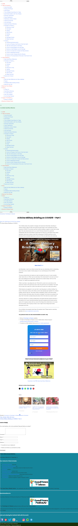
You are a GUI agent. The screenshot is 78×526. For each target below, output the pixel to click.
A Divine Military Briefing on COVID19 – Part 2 (25, 407)
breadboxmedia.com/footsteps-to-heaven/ (29, 321)
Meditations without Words (10, 19)
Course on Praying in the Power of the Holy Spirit (17, 44)
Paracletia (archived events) (12, 42)
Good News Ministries (9, 91)
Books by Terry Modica (7, 86)
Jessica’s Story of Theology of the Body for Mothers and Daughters (52, 408)
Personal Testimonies (9, 15)
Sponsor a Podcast (8, 99)
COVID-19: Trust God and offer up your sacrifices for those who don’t (38, 408)
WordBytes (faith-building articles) (11, 82)
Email (1, 439)
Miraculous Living (10, 27)
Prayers (6, 81)
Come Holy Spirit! (8, 7)
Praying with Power (8, 8)
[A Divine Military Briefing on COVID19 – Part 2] (25, 401)
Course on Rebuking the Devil (12, 52)
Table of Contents (6, 5)
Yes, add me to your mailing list (8, 445)
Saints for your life (8, 84)
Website (2, 442)
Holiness (8, 34)
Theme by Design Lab (16, 525)
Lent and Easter (7, 22)
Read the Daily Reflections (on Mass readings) (14, 79)
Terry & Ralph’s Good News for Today (12, 12)
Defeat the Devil (10, 39)
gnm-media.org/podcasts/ (43, 323)
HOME (3, 3)
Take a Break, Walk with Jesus (7, 417)
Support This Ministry (7, 97)
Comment (2, 434)
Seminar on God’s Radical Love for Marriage (15, 49)
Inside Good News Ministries (10, 24)
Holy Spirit (8, 29)
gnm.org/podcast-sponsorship (32, 311)
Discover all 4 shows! (8, 76)
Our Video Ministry (8, 92)
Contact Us (6, 89)
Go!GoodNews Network (7, 467)
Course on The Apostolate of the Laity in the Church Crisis (19, 55)
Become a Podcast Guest (7, 101)
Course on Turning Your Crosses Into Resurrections (17, 50)
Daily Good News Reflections (10, 59)
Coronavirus (2, 214)
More (3, 77)
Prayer (7, 35)
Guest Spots (7, 10)
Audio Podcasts (5, 57)
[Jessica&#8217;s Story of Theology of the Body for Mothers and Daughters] (52, 401)
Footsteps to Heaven (8, 25)
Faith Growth (9, 32)
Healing (8, 30)
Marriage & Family (10, 37)
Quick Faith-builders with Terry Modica (12, 13)
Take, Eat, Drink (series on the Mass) (14, 45)
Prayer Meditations (8, 17)
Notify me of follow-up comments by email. (10, 447)
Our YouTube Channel (9, 96)
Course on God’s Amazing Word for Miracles (15, 54)
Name (1, 437)
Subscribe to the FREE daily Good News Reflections (39, 381)
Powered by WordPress (5, 525)
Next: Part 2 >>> (39, 265)
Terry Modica (17, 221)
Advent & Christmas (8, 20)
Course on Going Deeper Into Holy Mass (15, 47)
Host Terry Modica (8, 94)
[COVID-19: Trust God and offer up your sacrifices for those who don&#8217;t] (38, 401)
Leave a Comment (24, 415)
